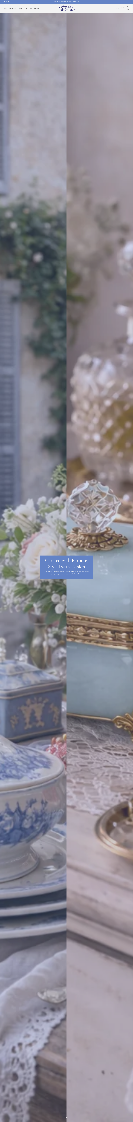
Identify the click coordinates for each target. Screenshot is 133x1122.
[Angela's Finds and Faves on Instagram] (6, 1)
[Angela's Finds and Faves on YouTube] (8, 1)
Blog (30, 8)
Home (5, 8)
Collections (12, 8)
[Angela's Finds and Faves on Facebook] (4, 1)
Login (122, 8)
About (25, 8)
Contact (36, 8)
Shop (20, 8)
